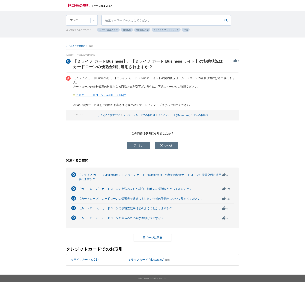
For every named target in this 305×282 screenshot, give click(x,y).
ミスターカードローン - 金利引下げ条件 (101, 95)
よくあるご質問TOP (75, 46)
